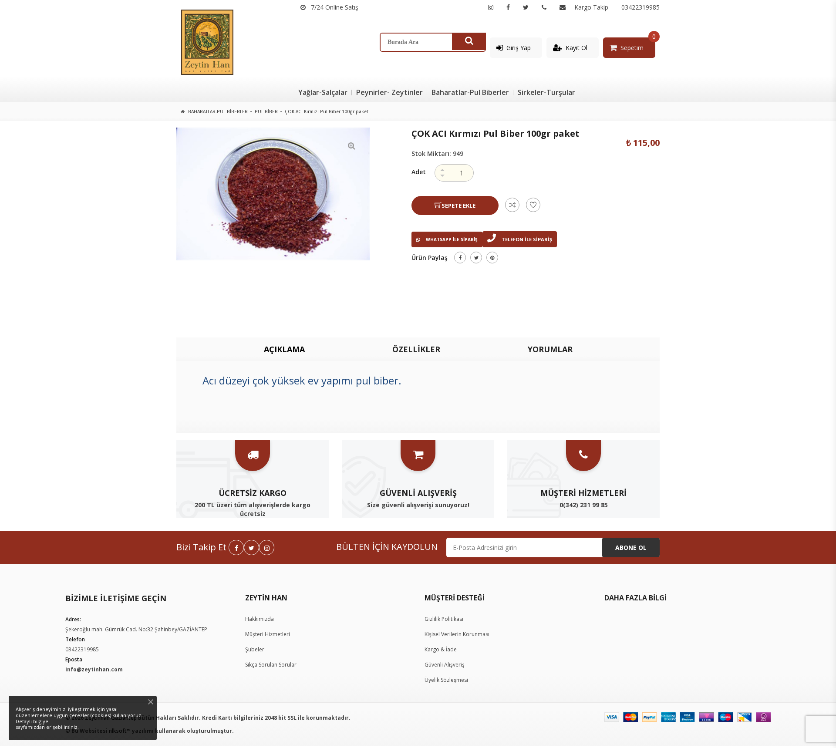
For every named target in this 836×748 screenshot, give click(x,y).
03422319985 (640, 7)
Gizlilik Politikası (444, 619)
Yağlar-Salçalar (322, 92)
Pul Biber (266, 111)
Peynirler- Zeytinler (389, 92)
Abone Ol (631, 547)
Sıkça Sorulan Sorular (271, 664)
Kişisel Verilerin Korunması (457, 634)
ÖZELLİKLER (416, 349)
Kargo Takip (591, 7)
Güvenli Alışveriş (445, 664)
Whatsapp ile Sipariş (451, 239)
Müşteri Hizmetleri (267, 634)
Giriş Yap (518, 48)
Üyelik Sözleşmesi (446, 680)
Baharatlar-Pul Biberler (470, 92)
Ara (469, 41)
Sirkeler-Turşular (546, 92)
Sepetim (632, 48)
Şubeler (254, 649)
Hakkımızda (259, 619)
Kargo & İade (441, 649)
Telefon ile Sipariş (526, 239)
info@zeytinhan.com (94, 669)
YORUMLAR (550, 349)
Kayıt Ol (576, 48)
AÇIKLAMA (284, 349)
